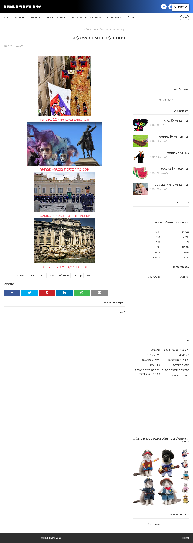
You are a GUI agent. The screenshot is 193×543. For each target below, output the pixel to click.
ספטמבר (155, 252)
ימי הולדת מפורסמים (178, 360)
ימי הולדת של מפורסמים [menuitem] (85, 17)
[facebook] (164, 6)
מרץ (158, 237)
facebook (154, 524)
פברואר (185, 232)
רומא (112, 29)
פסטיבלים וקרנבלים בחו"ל (175, 370)
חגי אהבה (184, 355)
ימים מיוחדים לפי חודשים (176, 350)
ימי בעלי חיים (153, 355)
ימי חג (51, 275)
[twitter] (171, 6)
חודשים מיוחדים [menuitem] (114, 17)
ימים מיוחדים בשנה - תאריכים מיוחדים (22, 537)
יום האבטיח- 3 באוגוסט (175, 169)
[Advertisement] (161, 58)
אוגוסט (185, 247)
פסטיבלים (64, 275)
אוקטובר (185, 252)
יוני (188, 242)
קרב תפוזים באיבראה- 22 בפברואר (64, 119)
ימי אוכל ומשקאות (151, 360)
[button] (180, 7)
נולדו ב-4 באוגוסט (178, 152)
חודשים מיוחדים (181, 365)
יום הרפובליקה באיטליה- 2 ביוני (64, 267)
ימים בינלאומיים (179, 375)
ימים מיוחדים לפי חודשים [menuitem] (26, 17)
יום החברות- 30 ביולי (176, 120)
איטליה (20, 275)
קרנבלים (78, 275)
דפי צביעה (184, 276)
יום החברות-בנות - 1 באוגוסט (172, 185)
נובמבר (156, 257)
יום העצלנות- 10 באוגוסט (174, 136)
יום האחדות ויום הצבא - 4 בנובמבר (64, 215)
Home (185, 537)
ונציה (31, 275)
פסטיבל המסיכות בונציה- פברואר (64, 169)
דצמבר (185, 257)
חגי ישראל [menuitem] (133, 17)
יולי (158, 247)
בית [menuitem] (6, 17)
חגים (41, 275)
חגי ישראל (155, 365)
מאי (158, 242)
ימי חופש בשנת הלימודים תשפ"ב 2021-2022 (147, 372)
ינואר (157, 232)
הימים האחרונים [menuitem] (56, 17)
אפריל (186, 237)
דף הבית (121, 29)
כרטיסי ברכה (153, 276)
